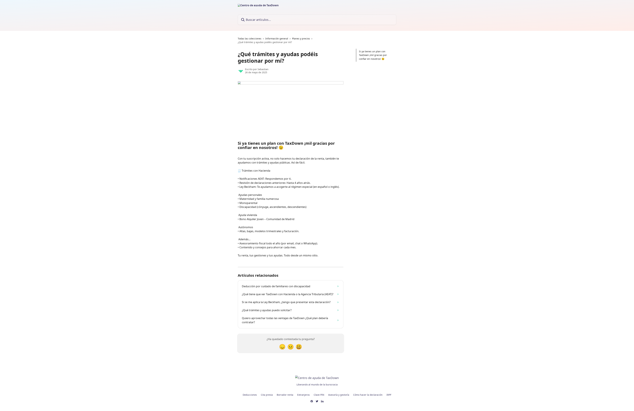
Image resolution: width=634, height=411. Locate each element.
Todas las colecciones (249, 38)
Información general (276, 38)
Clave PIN (319, 394)
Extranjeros (303, 394)
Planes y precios (301, 38)
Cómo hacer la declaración (368, 394)
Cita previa (267, 394)
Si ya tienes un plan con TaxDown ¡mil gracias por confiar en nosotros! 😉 (373, 55)
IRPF (389, 394)
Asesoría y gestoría (338, 394)
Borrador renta (285, 394)
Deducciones (250, 394)
